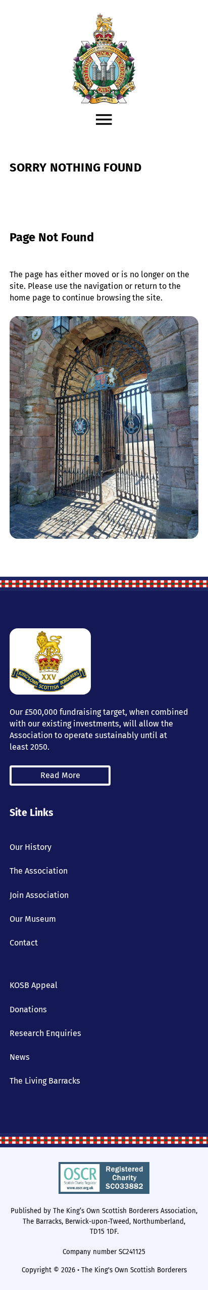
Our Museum (33, 919)
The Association (39, 871)
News (20, 1057)
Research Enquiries (45, 1033)
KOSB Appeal (34, 985)
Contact (24, 943)
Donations (28, 1009)
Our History (30, 847)
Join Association (39, 895)
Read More (60, 775)
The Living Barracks (45, 1081)
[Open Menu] (104, 120)
